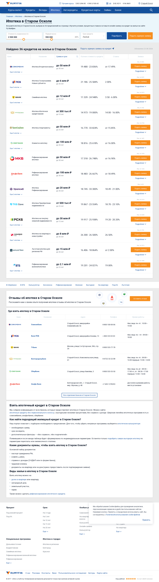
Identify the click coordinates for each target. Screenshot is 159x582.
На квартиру (103, 285)
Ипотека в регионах (51, 544)
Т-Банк (34, 347)
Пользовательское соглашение (72, 573)
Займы (107, 9)
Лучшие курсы (68, 3)
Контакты (46, 573)
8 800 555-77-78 (109, 347)
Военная (79, 285)
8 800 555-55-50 (109, 371)
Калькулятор (34, 285)
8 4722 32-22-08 (109, 359)
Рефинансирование (64, 285)
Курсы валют (15, 9)
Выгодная (90, 285)
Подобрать (117, 35)
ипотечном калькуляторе (129, 423)
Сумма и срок (61, 56)
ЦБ (110, 3)
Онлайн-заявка (86, 526)
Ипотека (55, 9)
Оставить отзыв (140, 298)
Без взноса (47, 285)
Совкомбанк (36, 324)
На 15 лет (47, 524)
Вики (54, 573)
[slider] (23, 39)
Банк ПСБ (35, 336)
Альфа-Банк (36, 384)
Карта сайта (102, 573)
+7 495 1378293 (109, 384)
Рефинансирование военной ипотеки (21, 555)
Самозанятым (85, 513)
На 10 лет (47, 520)
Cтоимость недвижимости (18, 34)
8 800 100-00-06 (109, 324)
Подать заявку (141, 66)
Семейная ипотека (13, 551)
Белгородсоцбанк (38, 359)
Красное (46, 551)
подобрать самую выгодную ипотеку (124, 438)
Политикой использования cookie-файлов (123, 514)
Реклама (36, 573)
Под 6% (115, 285)
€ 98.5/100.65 (93, 3)
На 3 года (47, 513)
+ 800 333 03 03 (109, 336)
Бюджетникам (12, 548)
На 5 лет (46, 516)
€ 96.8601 (127, 3)
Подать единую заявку (140, 35)
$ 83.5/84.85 (81, 3)
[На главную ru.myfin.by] (14, 573)
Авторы (91, 573)
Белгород (47, 548)
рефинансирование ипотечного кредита (47, 493)
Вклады (43, 9)
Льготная (125, 285)
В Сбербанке (11, 285)
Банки (118, 9)
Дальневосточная (13, 544)
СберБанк (35, 371)
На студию (120, 524)
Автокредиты (70, 9)
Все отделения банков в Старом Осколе (79, 395)
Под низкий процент (14, 513)
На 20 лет (47, 527)
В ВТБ (22, 285)
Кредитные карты (90, 9)
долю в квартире (18, 479)
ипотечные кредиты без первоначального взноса (32, 412)
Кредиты (30, 9)
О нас (27, 573)
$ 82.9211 (117, 3)
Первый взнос (50, 34)
